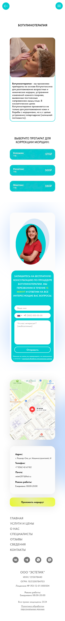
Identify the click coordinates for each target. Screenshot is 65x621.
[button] (32, 186)
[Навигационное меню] (59, 6)
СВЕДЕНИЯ (18, 544)
